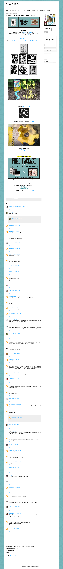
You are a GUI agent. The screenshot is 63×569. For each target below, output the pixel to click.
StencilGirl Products (24, 186)
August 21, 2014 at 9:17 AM (18, 284)
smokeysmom (11, 365)
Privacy (52, 50)
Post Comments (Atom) (13, 555)
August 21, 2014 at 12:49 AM (23, 206)
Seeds (21, 41)
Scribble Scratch (19, 40)
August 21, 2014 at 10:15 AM (16, 296)
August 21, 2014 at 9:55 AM (16, 290)
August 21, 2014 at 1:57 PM (16, 378)
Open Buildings (32, 40)
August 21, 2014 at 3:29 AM (16, 231)
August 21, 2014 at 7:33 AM (15, 265)
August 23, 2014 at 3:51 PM (16, 528)
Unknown (10, 225)
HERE (33, 76)
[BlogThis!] (14, 198)
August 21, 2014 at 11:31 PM (15, 467)
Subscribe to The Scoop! (48, 28)
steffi (9, 444)
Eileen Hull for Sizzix (24, 187)
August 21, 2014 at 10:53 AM (18, 319)
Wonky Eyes (38, 40)
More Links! (48, 10)
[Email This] (13, 198)
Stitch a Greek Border (26, 40)
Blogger (40, 566)
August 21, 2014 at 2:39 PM (15, 398)
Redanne (10, 290)
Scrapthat (10, 277)
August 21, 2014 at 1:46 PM (15, 372)
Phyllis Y (10, 333)
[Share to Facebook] (16, 198)
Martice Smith (11, 513)
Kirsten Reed (24, 104)
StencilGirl (24, 32)
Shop (10, 10)
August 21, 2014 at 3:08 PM (15, 424)
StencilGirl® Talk (13, 4)
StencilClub (14, 10)
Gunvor (10, 265)
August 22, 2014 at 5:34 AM (14, 475)
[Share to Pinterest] (17, 198)
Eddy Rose (14, 40)
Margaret (10, 353)
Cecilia (10, 424)
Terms (49, 50)
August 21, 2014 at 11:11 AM (16, 333)
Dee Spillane (10, 450)
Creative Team (33, 10)
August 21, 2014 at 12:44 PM (16, 359)
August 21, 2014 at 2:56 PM (18, 417)
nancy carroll (11, 404)
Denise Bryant (11, 461)
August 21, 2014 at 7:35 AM (15, 271)
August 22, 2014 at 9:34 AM (16, 487)
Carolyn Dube (23, 38)
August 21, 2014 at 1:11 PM (17, 365)
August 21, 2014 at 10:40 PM (17, 461)
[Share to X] (15, 198)
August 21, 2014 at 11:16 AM (16, 341)
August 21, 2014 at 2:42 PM (17, 404)
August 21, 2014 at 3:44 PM (16, 431)
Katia (9, 372)
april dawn (10, 254)
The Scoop (18, 10)
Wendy (10, 398)
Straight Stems (25, 41)
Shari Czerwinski (11, 284)
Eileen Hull (30, 32)
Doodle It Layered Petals (26, 106)
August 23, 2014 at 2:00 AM (17, 506)
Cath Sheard (11, 506)
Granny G (10, 341)
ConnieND (10, 296)
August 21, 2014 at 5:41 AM (16, 242)
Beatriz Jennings (24, 152)
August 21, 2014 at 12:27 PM (16, 353)
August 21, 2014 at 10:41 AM (17, 307)
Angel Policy (23, 10)
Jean (9, 475)
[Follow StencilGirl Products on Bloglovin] (48, 54)
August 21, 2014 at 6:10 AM (16, 248)
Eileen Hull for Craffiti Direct (24, 188)
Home (7, 10)
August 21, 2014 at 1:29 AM (16, 225)
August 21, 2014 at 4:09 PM (14, 444)
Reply (10, 222)
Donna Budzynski (24, 154)
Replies (11, 415)
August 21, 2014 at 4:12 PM (17, 450)
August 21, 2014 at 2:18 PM (16, 385)
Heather (10, 212)
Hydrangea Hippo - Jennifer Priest (14, 206)
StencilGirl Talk (23, 149)
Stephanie (10, 359)
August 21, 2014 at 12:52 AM (15, 212)
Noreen (10, 467)
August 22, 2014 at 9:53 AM (16, 495)
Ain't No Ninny (11, 319)
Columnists (28, 10)
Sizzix (21, 200)
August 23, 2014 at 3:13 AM (17, 513)
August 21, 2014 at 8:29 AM (16, 277)
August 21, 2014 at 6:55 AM (16, 254)
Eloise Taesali (11, 307)
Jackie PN (10, 242)
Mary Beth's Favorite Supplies (41, 10)
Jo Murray (10, 378)
